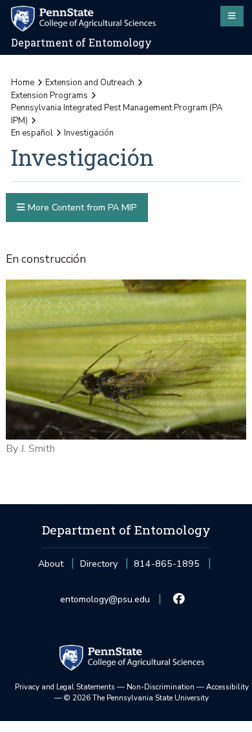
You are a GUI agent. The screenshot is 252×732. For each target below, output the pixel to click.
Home (22, 82)
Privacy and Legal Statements (65, 687)
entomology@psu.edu (105, 603)
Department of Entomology (81, 42)
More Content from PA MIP (80, 207)
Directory (99, 564)
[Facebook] (179, 599)
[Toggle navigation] (232, 16)
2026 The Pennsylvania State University (136, 698)
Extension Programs (49, 95)
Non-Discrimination (160, 687)
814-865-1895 (167, 568)
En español (32, 133)
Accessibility (227, 687)
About (50, 564)
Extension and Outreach (89, 82)
